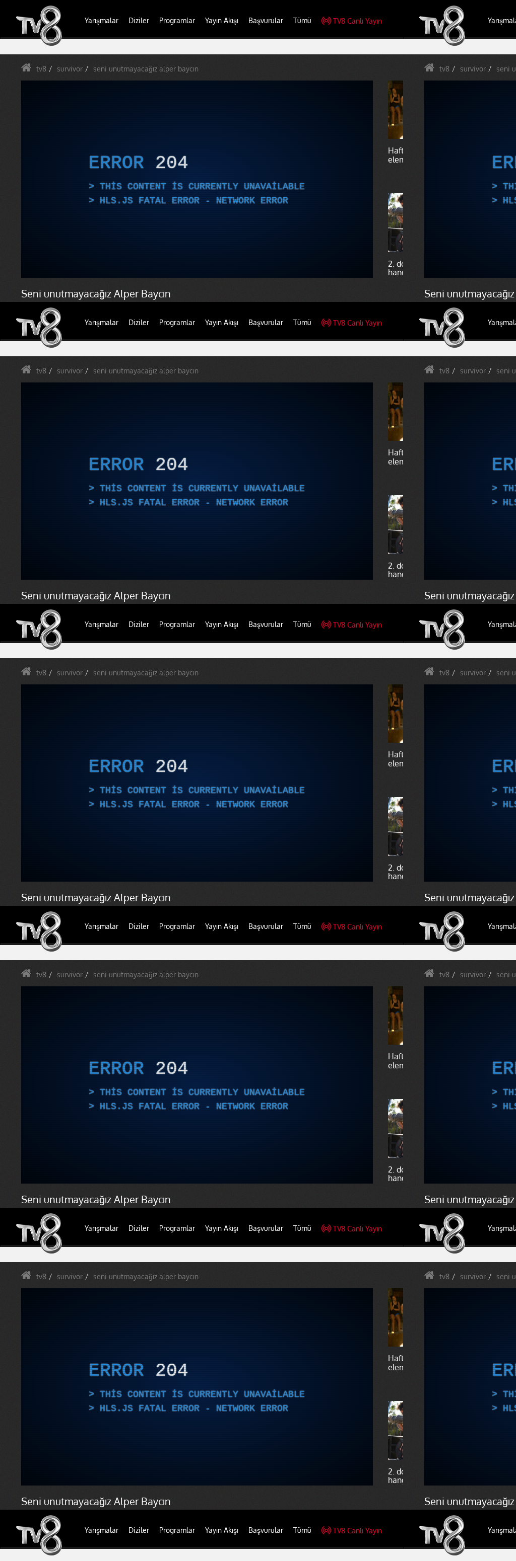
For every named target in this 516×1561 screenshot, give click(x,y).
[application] (258, 780)
